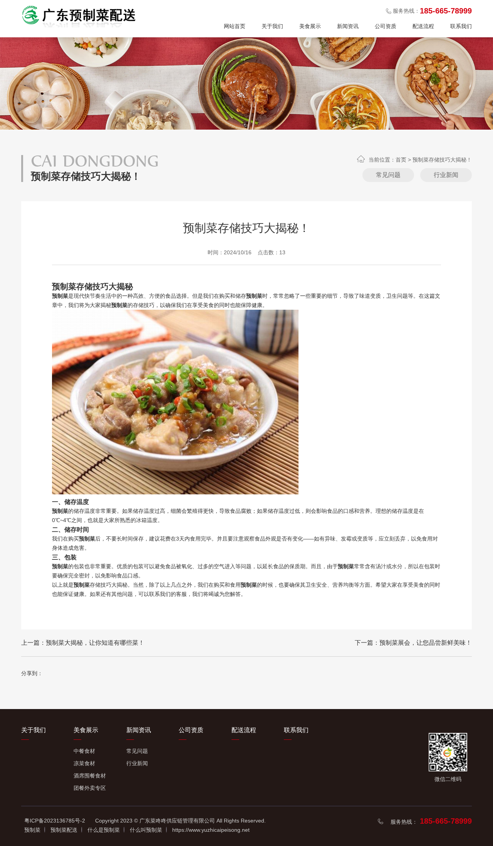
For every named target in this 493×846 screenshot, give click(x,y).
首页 (401, 160)
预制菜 (32, 830)
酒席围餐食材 (90, 776)
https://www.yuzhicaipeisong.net (211, 830)
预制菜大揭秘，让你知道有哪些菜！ (95, 642)
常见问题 (388, 175)
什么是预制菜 (103, 830)
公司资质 (385, 26)
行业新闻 (446, 175)
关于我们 (272, 26)
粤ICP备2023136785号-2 (54, 821)
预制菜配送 (63, 830)
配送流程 (423, 26)
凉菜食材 (84, 763)
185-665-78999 (446, 821)
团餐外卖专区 (90, 788)
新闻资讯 (348, 26)
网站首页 (234, 26)
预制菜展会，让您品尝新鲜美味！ (425, 642)
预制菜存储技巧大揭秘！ (442, 160)
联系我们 (461, 26)
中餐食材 (84, 751)
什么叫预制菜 (146, 830)
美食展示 (310, 26)
